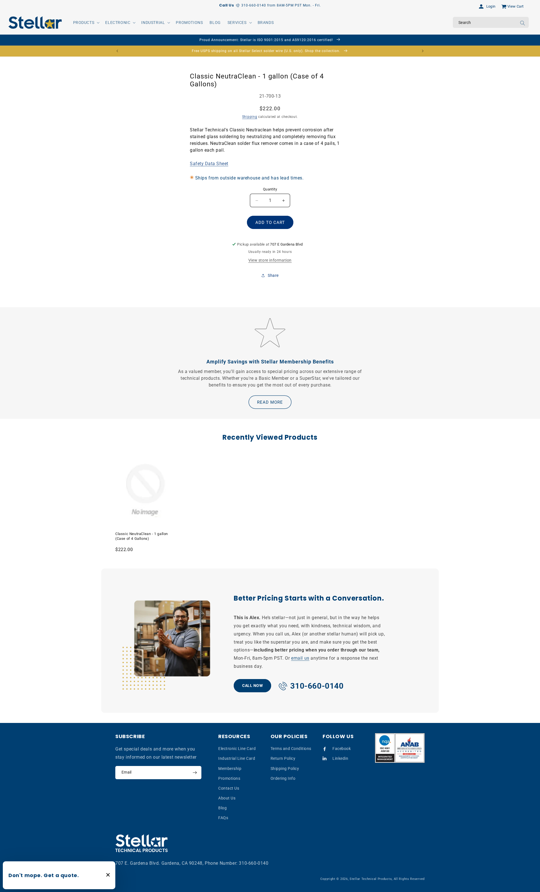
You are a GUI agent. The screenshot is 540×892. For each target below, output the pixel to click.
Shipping (249, 117)
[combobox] (491, 22)
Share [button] (273, 275)
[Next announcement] (423, 51)
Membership (229, 768)
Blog (222, 808)
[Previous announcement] (117, 51)
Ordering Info (283, 778)
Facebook (341, 748)
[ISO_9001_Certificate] (400, 748)
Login (491, 6)
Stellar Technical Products (371, 879)
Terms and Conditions (291, 748)
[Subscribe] (194, 772)
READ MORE (270, 402)
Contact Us (228, 788)
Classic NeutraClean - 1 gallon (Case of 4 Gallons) (141, 536)
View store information (270, 260)
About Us (226, 798)
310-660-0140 (253, 863)
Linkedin (340, 758)
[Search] (522, 23)
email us (300, 658)
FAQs (223, 818)
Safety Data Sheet (209, 163)
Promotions (229, 778)
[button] (86, 22)
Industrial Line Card (236, 758)
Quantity (270, 189)
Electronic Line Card (237, 748)
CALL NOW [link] (252, 685)
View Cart (515, 6)
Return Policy (283, 758)
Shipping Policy (285, 768)
